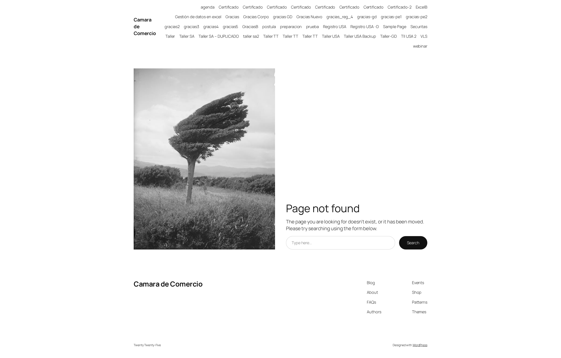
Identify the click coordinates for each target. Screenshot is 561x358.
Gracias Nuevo (309, 16)
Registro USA (334, 26)
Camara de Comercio (168, 284)
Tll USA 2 (408, 36)
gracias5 (230, 26)
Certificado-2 (400, 7)
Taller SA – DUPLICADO (219, 36)
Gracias (232, 16)
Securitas (418, 26)
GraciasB (250, 26)
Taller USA (331, 36)
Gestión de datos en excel (198, 16)
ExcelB (421, 7)
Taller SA (186, 36)
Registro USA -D (364, 26)
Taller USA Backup (360, 36)
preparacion (291, 26)
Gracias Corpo (256, 16)
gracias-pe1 (391, 16)
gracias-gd (367, 16)
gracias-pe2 (416, 16)
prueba (312, 26)
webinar (420, 46)
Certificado (229, 7)
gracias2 (172, 26)
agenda (207, 7)
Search (413, 242)
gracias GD (282, 16)
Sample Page (394, 26)
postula (269, 26)
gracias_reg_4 (340, 16)
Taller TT (271, 36)
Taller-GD (388, 36)
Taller (170, 36)
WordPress (420, 345)
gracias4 (211, 26)
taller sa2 (251, 36)
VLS (424, 36)
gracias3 (191, 26)
